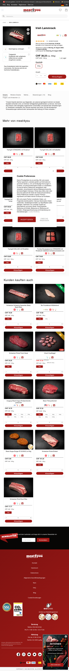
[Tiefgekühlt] (60, 35)
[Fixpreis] (20, 456)
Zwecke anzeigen (44, 219)
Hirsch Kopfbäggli (50, 353)
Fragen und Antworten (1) (11, 97)
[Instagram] (24, 654)
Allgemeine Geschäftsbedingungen (34, 578)
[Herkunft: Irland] (58, 35)
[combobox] (34, 16)
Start (4, 22)
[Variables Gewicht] (63, 35)
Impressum (34, 568)
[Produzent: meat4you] (65, 35)
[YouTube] (29, 654)
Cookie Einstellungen (34, 597)
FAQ (4, 4)
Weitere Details (15, 95)
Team (34, 583)
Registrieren (22, 4)
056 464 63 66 (37, 627)
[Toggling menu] (2, 10)
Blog (8, 4)
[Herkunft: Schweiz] (14, 154)
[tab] (5, 94)
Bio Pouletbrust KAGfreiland (50, 305)
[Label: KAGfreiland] (46, 310)
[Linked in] (40, 654)
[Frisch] (17, 154)
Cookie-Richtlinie (33, 212)
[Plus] (45, 76)
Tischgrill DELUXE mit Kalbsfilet (50, 150)
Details (5, 95)
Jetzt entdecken (55, 664)
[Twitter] (34, 654)
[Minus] (36, 76)
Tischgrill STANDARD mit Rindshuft (18, 150)
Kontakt (34, 563)
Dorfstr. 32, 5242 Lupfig (34, 640)
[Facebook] (18, 654)
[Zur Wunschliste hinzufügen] (28, 29)
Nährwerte (27, 95)
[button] (64, 5)
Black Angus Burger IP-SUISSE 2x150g (18, 451)
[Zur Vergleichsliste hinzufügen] (28, 33)
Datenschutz (34, 573)
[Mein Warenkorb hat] (66, 10)
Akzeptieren (26, 219)
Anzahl (38, 72)
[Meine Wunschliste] (60, 10)
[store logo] (32, 10)
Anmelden (14, 4)
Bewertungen (39, 95)
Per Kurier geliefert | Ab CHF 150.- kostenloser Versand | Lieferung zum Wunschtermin (28, 2)
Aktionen (57, 2)
